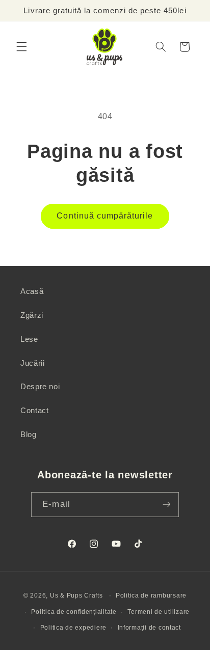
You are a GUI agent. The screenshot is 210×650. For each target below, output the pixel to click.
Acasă (31, 291)
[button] (21, 47)
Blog (28, 434)
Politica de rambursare (151, 595)
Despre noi (40, 387)
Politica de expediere (73, 628)
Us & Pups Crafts (76, 595)
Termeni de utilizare (158, 612)
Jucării (32, 363)
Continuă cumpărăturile (105, 215)
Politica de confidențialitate (73, 612)
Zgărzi (31, 315)
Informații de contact (149, 628)
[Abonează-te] (166, 504)
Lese (29, 339)
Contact (34, 411)
